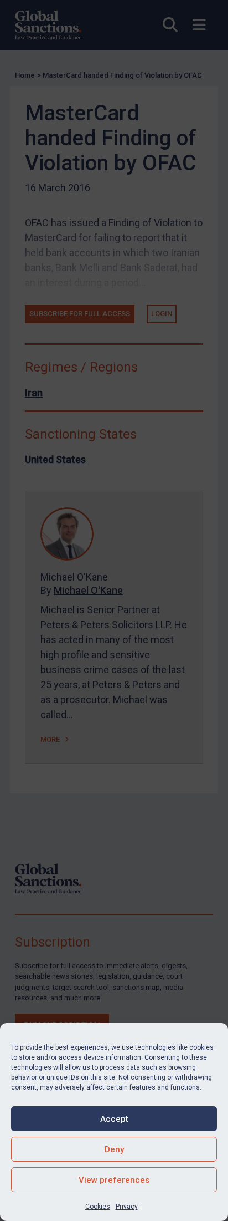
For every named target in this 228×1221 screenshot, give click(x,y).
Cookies (97, 1206)
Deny (114, 1149)
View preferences (114, 1180)
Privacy (127, 1206)
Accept (114, 1119)
